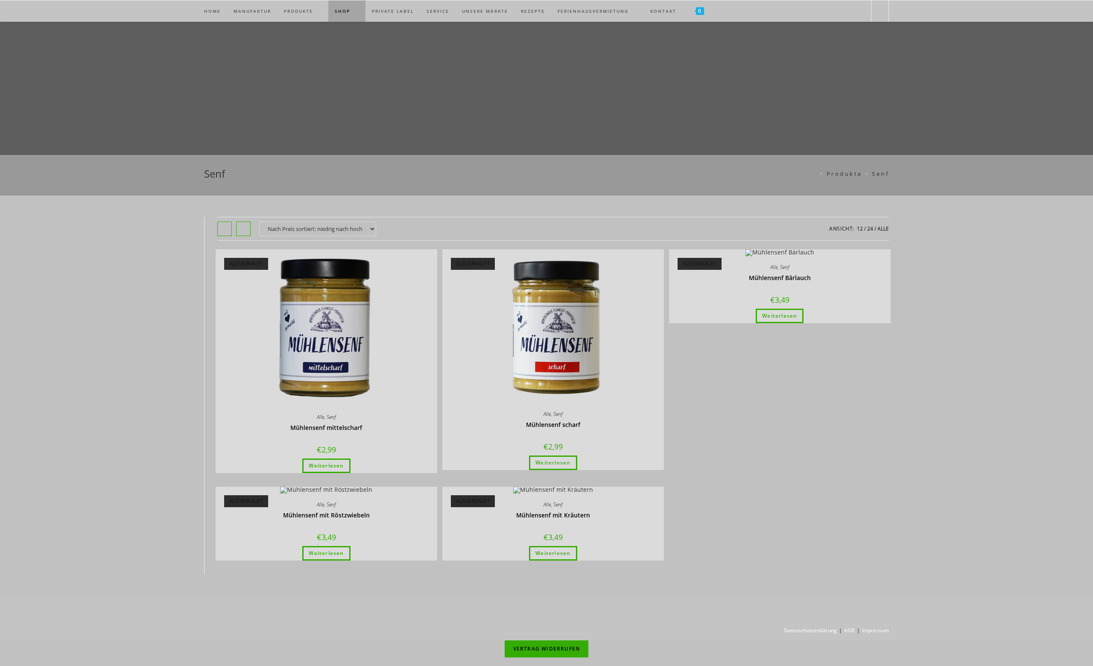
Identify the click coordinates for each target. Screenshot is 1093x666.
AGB (849, 630)
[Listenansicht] (243, 229)
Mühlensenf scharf (553, 425)
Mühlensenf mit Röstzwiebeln (326, 515)
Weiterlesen (326, 465)
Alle (883, 228)
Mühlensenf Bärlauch (780, 278)
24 (870, 228)
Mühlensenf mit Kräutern (553, 515)
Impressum (875, 630)
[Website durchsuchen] (880, 11)
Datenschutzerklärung (810, 630)
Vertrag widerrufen (546, 648)
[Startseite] (814, 174)
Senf (880, 174)
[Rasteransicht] (224, 229)
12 (860, 228)
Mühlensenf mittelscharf (326, 428)
